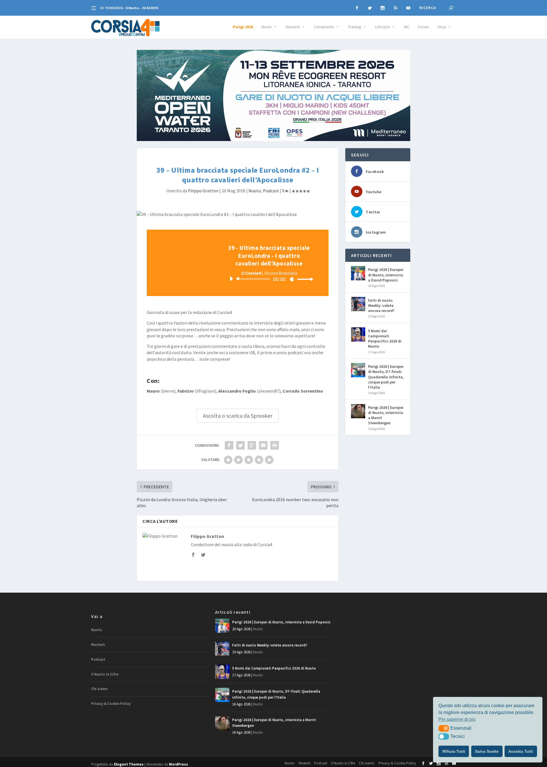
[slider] (303, 279)
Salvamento (324, 27)
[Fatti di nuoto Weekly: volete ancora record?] (358, 304)
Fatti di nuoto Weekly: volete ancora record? (381, 305)
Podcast (271, 190)
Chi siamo (99, 688)
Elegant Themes (129, 764)
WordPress (178, 764)
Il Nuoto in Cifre (105, 674)
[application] (268, 279)
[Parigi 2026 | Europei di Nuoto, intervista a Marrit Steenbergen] (358, 411)
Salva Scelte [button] (487, 751)
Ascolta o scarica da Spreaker (237, 415)
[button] (443, 728)
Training (354, 27)
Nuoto (267, 27)
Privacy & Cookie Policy (110, 703)
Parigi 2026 (243, 27)
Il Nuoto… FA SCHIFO (142, 8)
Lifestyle (382, 27)
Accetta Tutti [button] (520, 751)
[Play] (231, 278)
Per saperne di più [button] (456, 719)
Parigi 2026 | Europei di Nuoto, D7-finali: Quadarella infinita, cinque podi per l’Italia (386, 377)
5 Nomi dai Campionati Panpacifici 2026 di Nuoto (384, 338)
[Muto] (292, 279)
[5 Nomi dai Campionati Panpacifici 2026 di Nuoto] (358, 334)
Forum (423, 27)
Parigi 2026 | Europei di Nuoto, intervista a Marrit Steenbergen (385, 415)
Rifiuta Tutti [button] (453, 751)
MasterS (293, 27)
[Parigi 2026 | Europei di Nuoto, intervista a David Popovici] (358, 273)
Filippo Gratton (203, 190)
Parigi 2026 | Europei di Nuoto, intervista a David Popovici (385, 274)
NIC (406, 27)
